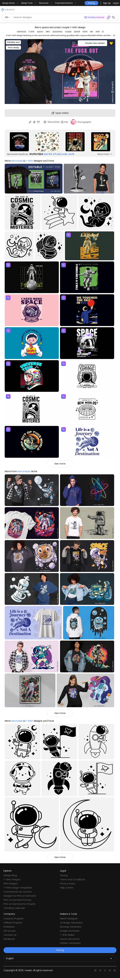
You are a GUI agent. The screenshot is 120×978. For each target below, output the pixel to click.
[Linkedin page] (114, 970)
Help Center (66, 887)
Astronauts (24, 471)
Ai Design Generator (71, 922)
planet (77, 31)
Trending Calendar (14, 908)
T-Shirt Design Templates (18, 887)
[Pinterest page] (105, 970)
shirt (98, 31)
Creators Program (14, 918)
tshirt (85, 31)
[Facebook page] (100, 970)
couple (68, 31)
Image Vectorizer (69, 931)
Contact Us (10, 935)
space (40, 31)
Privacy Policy (67, 883)
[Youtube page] (110, 970)
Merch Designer (69, 918)
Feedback (9, 939)
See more (60, 463)
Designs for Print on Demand (20, 896)
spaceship (57, 31)
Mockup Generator (71, 926)
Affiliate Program (13, 922)
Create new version (95, 43)
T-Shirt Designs (12, 879)
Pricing (63, 875)
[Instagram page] (95, 970)
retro (48, 31)
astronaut (21, 31)
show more (103, 154)
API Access (10, 931)
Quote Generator (70, 939)
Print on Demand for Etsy (17, 900)
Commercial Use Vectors (18, 891)
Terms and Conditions (72, 879)
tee (91, 31)
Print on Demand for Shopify (20, 904)
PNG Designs (11, 883)
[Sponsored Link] (19, 142)
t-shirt (31, 31)
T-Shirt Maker (67, 935)
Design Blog (10, 875)
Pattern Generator (70, 943)
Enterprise (9, 926)
